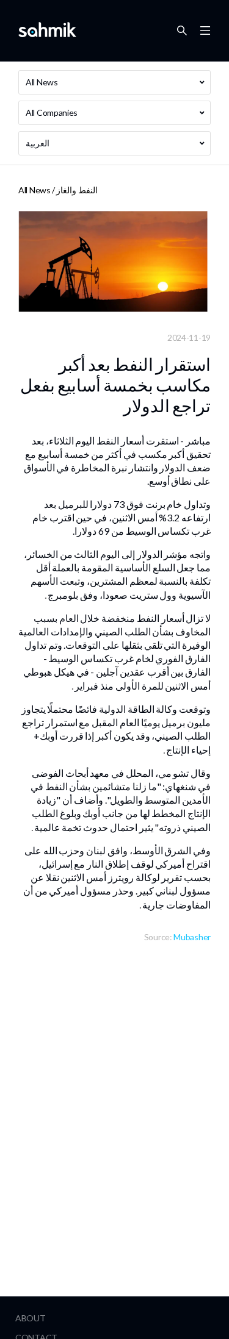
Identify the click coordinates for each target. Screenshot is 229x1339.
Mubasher (192, 937)
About (30, 1318)
